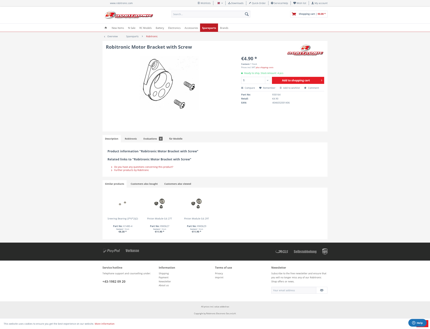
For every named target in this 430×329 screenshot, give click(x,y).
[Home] (105, 27)
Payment (163, 277)
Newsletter (165, 281)
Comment (313, 87)
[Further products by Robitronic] (305, 50)
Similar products (114, 183)
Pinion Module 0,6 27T (159, 218)
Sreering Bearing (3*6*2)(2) (123, 218)
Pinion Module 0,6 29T (196, 218)
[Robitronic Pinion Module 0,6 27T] (160, 203)
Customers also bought (144, 183)
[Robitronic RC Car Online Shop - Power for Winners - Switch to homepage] (128, 15)
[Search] (246, 14)
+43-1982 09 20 (113, 281)
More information (105, 323)
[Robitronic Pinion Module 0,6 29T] (196, 203)
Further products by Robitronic (131, 170)
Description (111, 138)
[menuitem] (300, 3)
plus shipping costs (264, 67)
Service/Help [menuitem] (280, 3)
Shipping (164, 273)
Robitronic (131, 138)
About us (164, 285)
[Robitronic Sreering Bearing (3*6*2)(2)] (123, 203)
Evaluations (152, 138)
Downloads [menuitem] (237, 3)
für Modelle (175, 138)
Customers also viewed (177, 183)
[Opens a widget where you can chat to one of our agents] (417, 323)
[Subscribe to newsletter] (321, 290)
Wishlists (205, 3)
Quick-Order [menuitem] (258, 3)
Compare (249, 87)
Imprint (219, 277)
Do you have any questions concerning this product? (143, 166)
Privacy (219, 273)
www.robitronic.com (121, 3)
